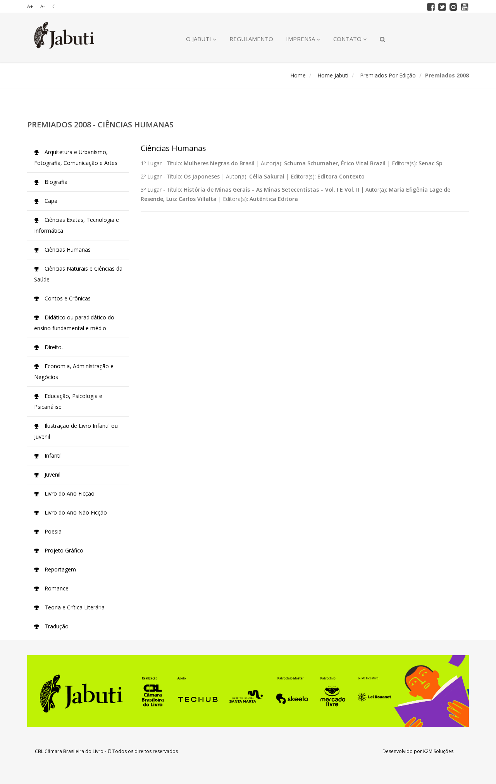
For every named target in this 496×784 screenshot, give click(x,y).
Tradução (56, 626)
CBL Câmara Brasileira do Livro (69, 751)
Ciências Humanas (67, 249)
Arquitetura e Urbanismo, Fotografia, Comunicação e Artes (75, 157)
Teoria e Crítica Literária (74, 607)
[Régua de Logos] (248, 691)
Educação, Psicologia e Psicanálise (68, 401)
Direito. (53, 347)
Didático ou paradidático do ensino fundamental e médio (74, 323)
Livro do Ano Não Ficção (75, 512)
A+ (30, 6)
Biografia (55, 181)
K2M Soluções (438, 751)
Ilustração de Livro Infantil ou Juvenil (76, 431)
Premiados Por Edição (388, 75)
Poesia (52, 531)
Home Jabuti (332, 75)
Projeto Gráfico (63, 550)
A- (42, 6)
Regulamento (251, 39)
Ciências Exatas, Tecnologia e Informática (76, 225)
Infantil (52, 455)
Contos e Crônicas (67, 298)
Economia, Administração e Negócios (74, 371)
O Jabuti (199, 39)
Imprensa (301, 39)
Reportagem (59, 569)
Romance (56, 588)
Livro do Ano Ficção (69, 493)
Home (298, 75)
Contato (348, 39)
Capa (50, 200)
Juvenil (51, 474)
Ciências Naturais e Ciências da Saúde (78, 274)
